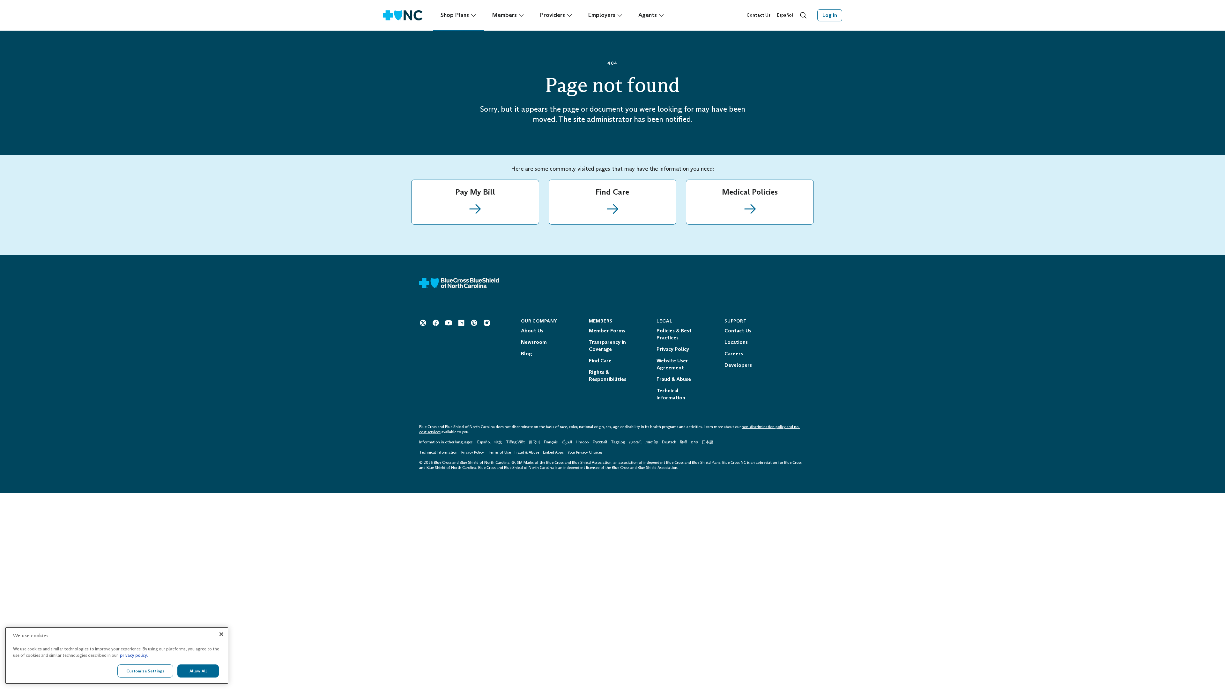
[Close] (221, 634)
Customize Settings (145, 670)
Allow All (198, 670)
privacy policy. (134, 655)
